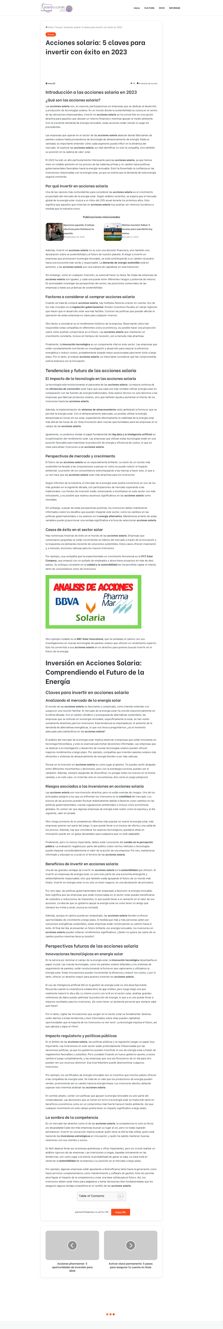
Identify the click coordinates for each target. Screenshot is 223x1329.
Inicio (137, 7)
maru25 (51, 83)
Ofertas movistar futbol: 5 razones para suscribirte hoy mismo (137, 229)
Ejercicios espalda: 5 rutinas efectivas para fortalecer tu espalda (79, 229)
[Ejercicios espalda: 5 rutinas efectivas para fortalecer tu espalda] (55, 232)
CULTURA (149, 7)
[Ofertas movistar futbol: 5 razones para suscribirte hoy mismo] (113, 232)
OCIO (162, 7)
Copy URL (120, 1212)
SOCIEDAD (174, 7)
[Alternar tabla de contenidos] (119, 1196)
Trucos (58, 27)
